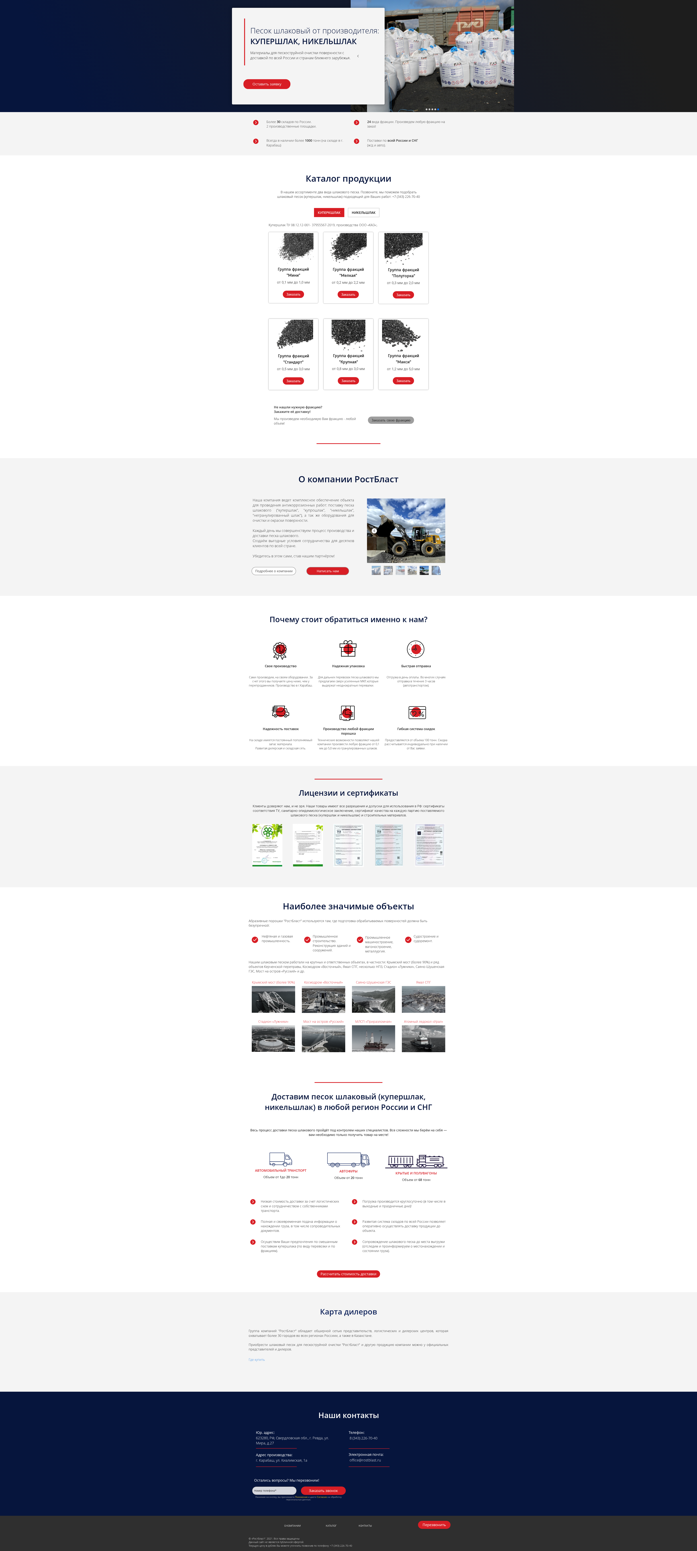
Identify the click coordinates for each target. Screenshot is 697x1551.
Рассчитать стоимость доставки (348, 1273)
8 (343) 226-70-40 (363, 1438)
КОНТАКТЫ (365, 1525)
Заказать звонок (323, 1490)
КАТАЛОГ (331, 1525)
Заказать (293, 294)
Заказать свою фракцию (391, 420)
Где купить (257, 1359)
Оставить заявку (266, 84)
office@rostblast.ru (365, 1460)
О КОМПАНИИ (292, 1525)
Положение (301, 1497)
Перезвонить (434, 1524)
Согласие (322, 1497)
